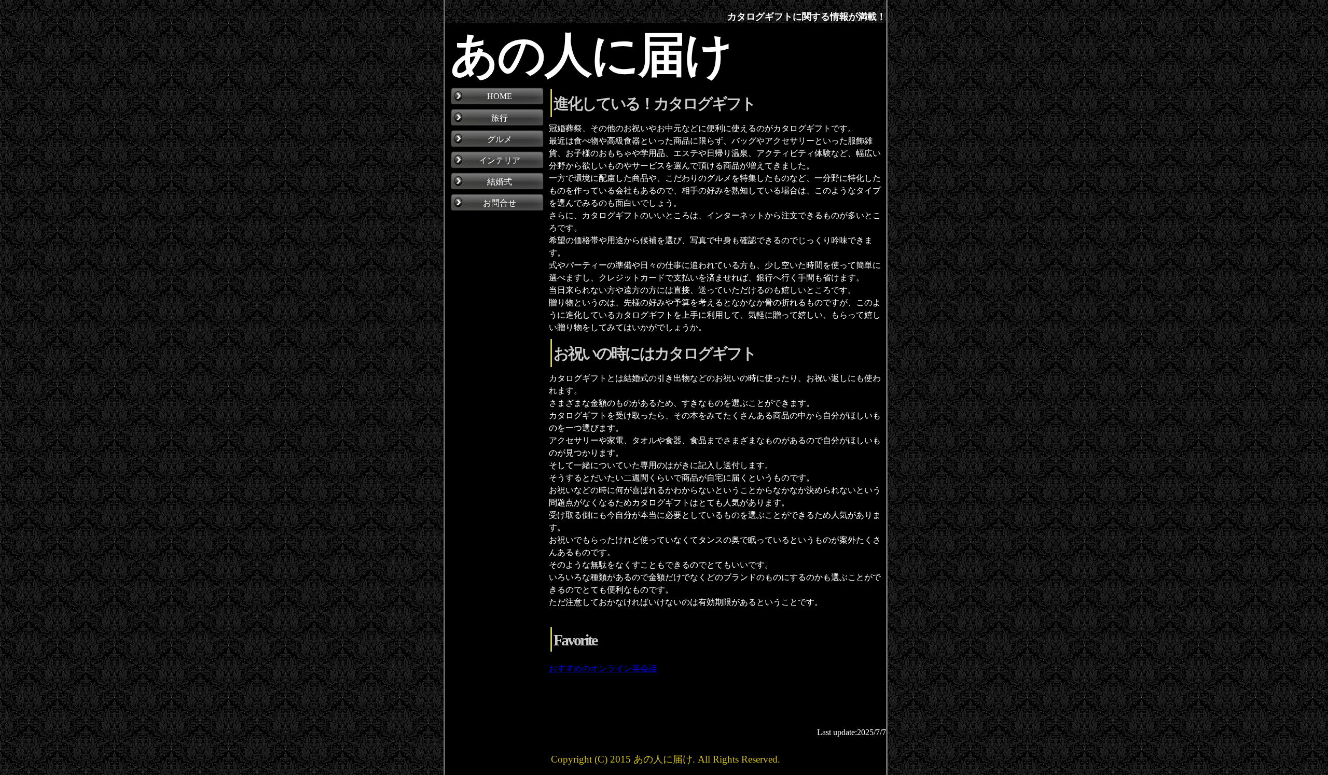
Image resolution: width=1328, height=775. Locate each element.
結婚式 (499, 181)
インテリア (499, 160)
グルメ (499, 139)
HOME (499, 96)
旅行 (499, 118)
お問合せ (499, 203)
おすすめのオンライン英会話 (603, 668)
